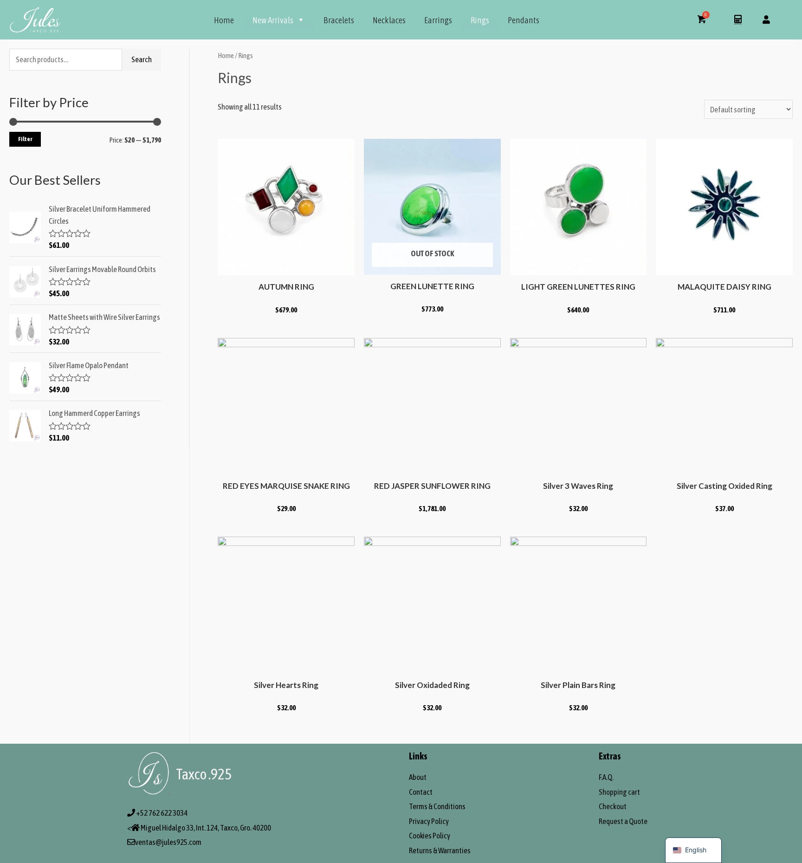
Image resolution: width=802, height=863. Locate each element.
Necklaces (389, 20)
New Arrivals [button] (272, 20)
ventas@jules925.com (168, 842)
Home (224, 20)
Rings (480, 20)
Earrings (438, 20)
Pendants (523, 20)
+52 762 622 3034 (162, 813)
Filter (25, 139)
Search (141, 59)
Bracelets (338, 20)
